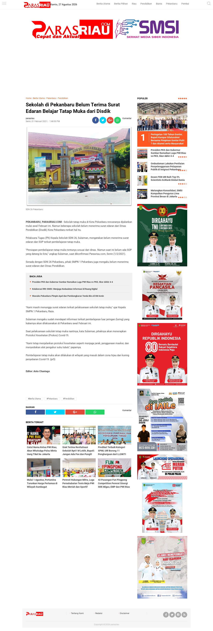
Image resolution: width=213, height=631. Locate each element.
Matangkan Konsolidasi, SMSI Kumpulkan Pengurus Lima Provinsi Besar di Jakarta (166, 193)
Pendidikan (146, 3)
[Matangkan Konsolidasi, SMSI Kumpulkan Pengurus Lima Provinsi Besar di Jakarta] (142, 194)
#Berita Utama (34, 399)
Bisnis (159, 3)
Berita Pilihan (121, 3)
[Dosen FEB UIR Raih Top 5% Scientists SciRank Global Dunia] (142, 180)
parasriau (114, 624)
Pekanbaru (171, 3)
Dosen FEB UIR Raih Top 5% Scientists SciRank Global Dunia (168, 178)
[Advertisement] (106, 70)
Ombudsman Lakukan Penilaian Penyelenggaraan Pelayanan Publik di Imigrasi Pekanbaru (167, 166)
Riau (134, 3)
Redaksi (98, 613)
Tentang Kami (77, 613)
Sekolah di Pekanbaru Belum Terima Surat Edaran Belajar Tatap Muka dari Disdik (73, 108)
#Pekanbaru (52, 399)
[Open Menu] (4, 3)
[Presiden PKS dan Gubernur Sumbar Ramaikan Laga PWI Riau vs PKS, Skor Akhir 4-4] (142, 153)
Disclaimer (124, 613)
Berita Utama (103, 3)
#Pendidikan (68, 399)
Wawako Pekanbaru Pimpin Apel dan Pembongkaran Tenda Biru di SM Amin (68, 296)
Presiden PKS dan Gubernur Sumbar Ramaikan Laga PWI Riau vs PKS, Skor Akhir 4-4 (72, 282)
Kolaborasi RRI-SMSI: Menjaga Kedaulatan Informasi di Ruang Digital (64, 289)
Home (28, 98)
